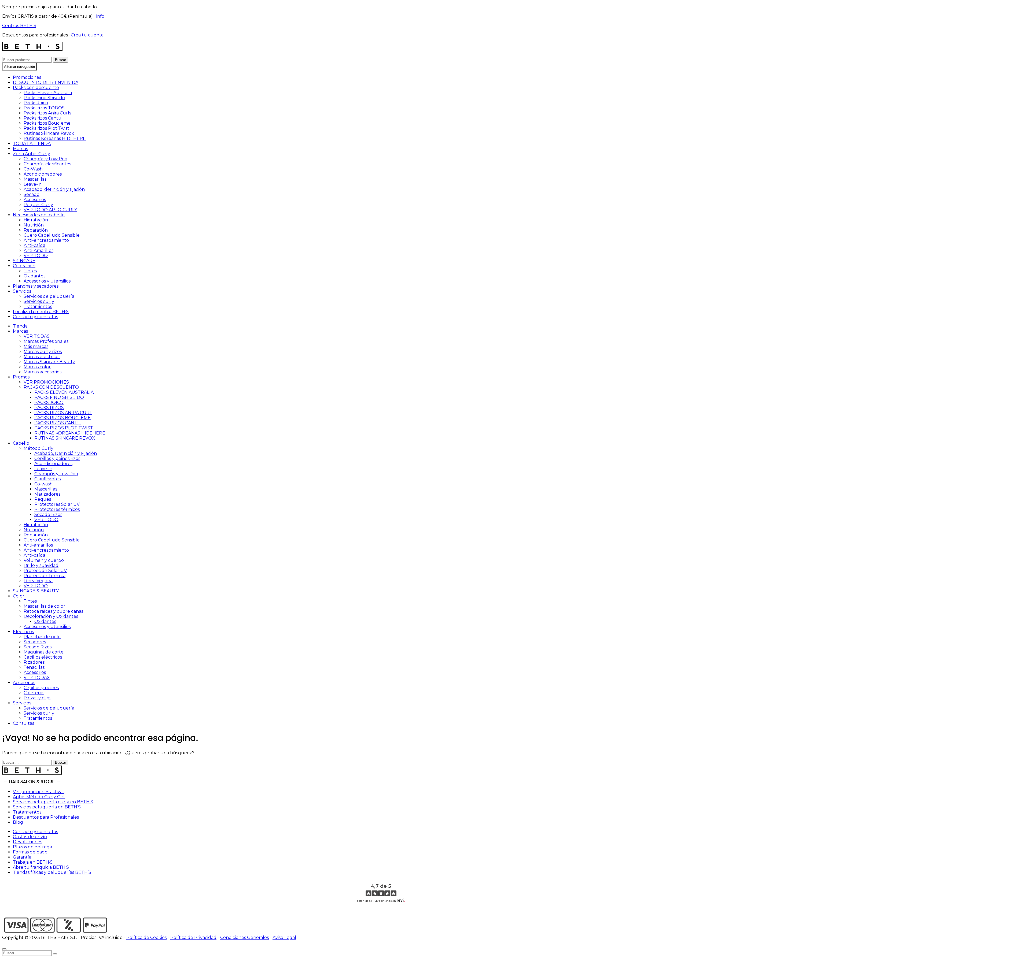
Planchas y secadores (35, 286)
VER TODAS (37, 336)
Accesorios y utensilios (47, 281)
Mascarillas (35, 179)
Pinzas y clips (37, 697)
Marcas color (37, 366)
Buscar (60, 60)
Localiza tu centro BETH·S (41, 311)
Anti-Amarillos (38, 250)
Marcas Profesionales (46, 341)
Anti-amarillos (38, 545)
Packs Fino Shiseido (44, 97)
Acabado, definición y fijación (54, 189)
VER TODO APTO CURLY (50, 209)
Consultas (23, 723)
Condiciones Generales (244, 937)
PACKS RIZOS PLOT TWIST (63, 427)
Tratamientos (38, 306)
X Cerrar (11, 942)
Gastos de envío (30, 836)
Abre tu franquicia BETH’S (41, 867)
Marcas (20, 148)
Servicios (22, 291)
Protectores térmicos (57, 509)
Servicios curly (39, 301)
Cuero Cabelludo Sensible (52, 235)
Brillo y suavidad (41, 565)
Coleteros (34, 692)
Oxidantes (34, 276)
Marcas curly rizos (43, 351)
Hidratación (36, 219)
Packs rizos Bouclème (47, 123)
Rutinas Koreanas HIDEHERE (55, 138)
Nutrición (34, 225)
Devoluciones (27, 841)
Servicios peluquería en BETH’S (47, 807)
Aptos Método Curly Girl (39, 796)
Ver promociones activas (38, 791)
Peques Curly (38, 204)
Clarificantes (47, 478)
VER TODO (36, 255)
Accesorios (35, 199)
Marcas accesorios (42, 371)
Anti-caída (34, 245)
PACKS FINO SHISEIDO (59, 397)
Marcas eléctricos (42, 356)
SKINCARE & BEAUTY (36, 590)
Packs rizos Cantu (42, 118)
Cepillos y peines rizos (57, 458)
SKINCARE (24, 260)
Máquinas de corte (44, 652)
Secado (31, 194)
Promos (21, 377)
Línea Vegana (38, 580)
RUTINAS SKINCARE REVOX (64, 438)
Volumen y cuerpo (44, 560)
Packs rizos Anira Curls (47, 113)
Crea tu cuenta (87, 35)
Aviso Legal (284, 937)
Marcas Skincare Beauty (49, 361)
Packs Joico (36, 102)
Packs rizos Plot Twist (46, 128)
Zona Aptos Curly (31, 153)
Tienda (20, 326)
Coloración (24, 265)
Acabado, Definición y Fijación (65, 453)
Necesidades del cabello (39, 214)
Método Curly (38, 448)
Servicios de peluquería (49, 296)
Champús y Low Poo (45, 158)
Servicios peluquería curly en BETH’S (53, 801)
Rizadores (34, 662)
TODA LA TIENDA (32, 143)
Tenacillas (34, 667)
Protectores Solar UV (57, 504)
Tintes (30, 270)
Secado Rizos (48, 514)
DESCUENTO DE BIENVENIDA (45, 82)
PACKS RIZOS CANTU (57, 422)
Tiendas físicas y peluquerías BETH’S (52, 872)
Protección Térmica (44, 575)
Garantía (22, 857)
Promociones (27, 77)
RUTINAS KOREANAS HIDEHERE (69, 433)
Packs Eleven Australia (48, 92)
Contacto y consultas (35, 316)
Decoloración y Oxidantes (51, 616)
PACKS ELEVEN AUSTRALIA (64, 392)
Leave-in (33, 184)
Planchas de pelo (42, 636)
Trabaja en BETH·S (33, 862)
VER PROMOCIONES (46, 382)
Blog (18, 822)
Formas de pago (30, 852)
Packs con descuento (36, 87)
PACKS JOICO (49, 402)
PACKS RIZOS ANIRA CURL (63, 412)
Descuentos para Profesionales (46, 817)
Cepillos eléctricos (43, 657)
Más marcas (36, 346)
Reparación (36, 230)
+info (98, 16)
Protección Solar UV (45, 570)
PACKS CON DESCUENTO (51, 387)
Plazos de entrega (32, 846)
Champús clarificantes (47, 163)
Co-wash (43, 484)
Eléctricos (23, 631)
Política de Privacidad (193, 937)
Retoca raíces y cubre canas (53, 611)
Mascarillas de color (44, 606)
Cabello (21, 443)
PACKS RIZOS (49, 407)
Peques (42, 499)
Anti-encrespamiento (46, 240)
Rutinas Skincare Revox (49, 133)
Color (18, 596)
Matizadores (47, 494)
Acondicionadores (43, 174)
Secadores (35, 641)
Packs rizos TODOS (44, 107)
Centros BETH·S (19, 25)
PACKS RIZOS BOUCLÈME (62, 417)
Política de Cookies (146, 937)
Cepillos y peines (41, 687)
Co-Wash (33, 169)
